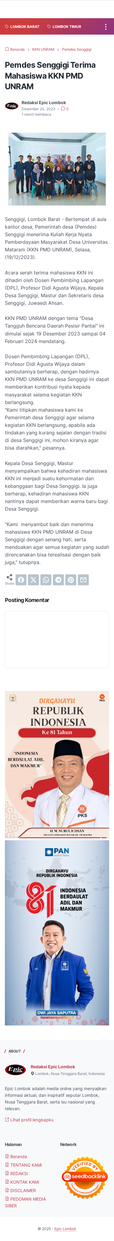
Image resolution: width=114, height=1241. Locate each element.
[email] (83, 579)
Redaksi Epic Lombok (53, 1066)
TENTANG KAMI (25, 1165)
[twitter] (33, 579)
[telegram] (58, 579)
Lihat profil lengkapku (31, 1119)
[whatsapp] (45, 579)
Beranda (18, 1156)
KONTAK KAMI (24, 1182)
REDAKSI (18, 1173)
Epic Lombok (65, 1228)
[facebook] (21, 579)
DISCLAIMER (22, 1190)
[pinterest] (70, 579)
